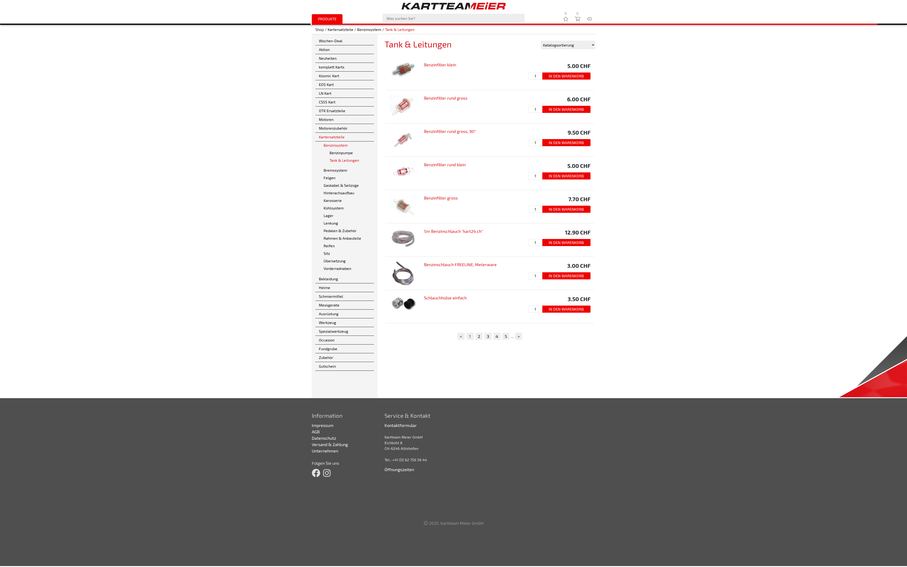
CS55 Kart (327, 102)
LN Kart (325, 93)
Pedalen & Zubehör (340, 230)
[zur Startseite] (453, 6)
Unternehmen (325, 450)
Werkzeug (327, 322)
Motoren (326, 119)
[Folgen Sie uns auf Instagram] (327, 472)
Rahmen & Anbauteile (342, 238)
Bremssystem (335, 170)
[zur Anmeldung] (589, 18)
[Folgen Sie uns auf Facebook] (316, 472)
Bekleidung (328, 279)
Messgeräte (329, 305)
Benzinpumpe (341, 152)
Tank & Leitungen (400, 29)
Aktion (324, 49)
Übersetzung (335, 261)
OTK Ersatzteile (332, 110)
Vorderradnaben (337, 268)
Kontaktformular (401, 425)
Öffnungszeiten (399, 469)
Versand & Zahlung (330, 444)
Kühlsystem (334, 208)
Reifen (329, 245)
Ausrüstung (328, 313)
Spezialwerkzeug (333, 331)
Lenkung (331, 223)
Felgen (329, 177)
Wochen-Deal (330, 40)
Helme (324, 287)
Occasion (326, 340)
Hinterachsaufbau (339, 193)
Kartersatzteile (340, 29)
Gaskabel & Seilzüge (341, 185)
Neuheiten (328, 58)
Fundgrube (328, 348)
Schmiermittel (331, 296)
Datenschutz (324, 438)
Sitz (327, 253)
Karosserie (333, 200)
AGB (316, 431)
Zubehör (326, 357)
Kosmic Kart (329, 75)
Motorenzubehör (333, 128)
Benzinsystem (369, 29)
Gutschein (327, 366)
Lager (328, 215)
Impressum (323, 425)
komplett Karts (331, 67)
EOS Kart (326, 84)
